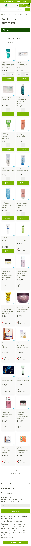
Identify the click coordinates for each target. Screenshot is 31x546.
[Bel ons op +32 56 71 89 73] (17, 5)
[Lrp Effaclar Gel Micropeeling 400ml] (23, 89)
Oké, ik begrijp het (15, 542)
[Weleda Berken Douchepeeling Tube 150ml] (8, 125)
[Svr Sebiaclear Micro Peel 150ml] (23, 229)
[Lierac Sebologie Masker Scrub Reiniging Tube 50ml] (23, 261)
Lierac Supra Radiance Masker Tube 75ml (7, 414)
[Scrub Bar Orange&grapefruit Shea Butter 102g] (23, 439)
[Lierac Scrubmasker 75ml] (23, 370)
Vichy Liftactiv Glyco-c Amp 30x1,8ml (6, 450)
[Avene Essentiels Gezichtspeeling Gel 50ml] (23, 193)
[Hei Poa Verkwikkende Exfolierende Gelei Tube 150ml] (8, 298)
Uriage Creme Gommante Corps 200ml (7, 205)
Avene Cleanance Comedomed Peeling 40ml (22, 66)
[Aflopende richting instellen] (22, 42)
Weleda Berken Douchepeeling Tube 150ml (6, 136)
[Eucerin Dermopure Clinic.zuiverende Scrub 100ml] (8, 54)
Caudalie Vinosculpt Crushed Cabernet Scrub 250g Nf (23, 309)
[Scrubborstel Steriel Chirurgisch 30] (8, 89)
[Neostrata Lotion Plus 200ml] (8, 229)
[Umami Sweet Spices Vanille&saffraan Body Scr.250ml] (8, 261)
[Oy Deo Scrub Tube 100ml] (8, 160)
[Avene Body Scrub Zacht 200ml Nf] (23, 125)
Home (3, 14)
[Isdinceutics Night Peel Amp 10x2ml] (8, 370)
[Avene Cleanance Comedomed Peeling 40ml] (23, 54)
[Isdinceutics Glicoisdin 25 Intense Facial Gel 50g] (23, 334)
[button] (15, 30)
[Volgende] (22, 473)
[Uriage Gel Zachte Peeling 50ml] (23, 160)
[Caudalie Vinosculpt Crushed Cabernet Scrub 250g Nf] (23, 298)
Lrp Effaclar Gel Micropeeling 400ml (21, 101)
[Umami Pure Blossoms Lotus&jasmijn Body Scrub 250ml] (23, 402)
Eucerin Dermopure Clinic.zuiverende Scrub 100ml (8, 66)
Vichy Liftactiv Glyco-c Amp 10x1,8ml (6, 345)
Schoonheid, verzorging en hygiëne (17, 14)
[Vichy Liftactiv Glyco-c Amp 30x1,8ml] (8, 439)
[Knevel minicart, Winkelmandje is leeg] (21, 5)
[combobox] (13, 9)
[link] (9, 473)
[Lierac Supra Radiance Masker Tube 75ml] (8, 402)
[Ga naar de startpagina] (10, 5)
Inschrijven (15, 511)
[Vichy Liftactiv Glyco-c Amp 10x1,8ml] (8, 334)
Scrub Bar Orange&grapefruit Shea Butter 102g (22, 450)
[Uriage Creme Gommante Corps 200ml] (8, 193)
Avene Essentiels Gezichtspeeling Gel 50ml (22, 205)
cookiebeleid (8, 537)
